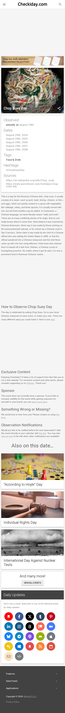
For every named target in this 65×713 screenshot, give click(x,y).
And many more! (32, 576)
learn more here (39, 402)
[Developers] (19, 656)
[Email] (8, 656)
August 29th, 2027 (17, 146)
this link (42, 433)
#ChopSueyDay (15, 170)
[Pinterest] (51, 616)
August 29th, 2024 (17, 135)
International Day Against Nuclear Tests (29, 562)
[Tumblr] (40, 616)
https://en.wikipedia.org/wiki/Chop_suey (30, 180)
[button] (4, 4)
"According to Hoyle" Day (23, 484)
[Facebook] (19, 616)
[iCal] (51, 646)
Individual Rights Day (20, 522)
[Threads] (30, 626)
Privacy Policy (12, 702)
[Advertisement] (32, 31)
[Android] (40, 636)
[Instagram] (19, 626)
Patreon (30, 383)
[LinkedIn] (8, 626)
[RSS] (40, 646)
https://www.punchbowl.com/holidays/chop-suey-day (32, 185)
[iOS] (51, 636)
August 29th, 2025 (17, 138)
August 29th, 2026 (17, 142)
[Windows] (19, 646)
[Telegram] (19, 636)
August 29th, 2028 (17, 149)
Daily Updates (14, 595)
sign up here (7, 436)
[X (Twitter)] (30, 616)
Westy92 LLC (29, 696)
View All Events (32, 583)
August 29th (27, 124)
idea (53, 319)
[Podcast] (30, 636)
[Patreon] (40, 626)
